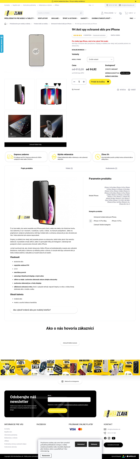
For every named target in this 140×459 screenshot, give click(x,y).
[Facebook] (105, 437)
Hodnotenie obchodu (10, 447)
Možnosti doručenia (111, 76)
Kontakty (7, 5)
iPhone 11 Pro (112, 196)
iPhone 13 (126, 191)
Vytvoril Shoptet (116, 456)
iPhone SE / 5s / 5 (124, 204)
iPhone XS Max (110, 198)
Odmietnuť (81, 444)
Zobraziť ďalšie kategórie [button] (102, 225)
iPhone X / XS (120, 198)
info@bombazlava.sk (114, 429)
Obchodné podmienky (29, 5)
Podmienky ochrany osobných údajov (15, 444)
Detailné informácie (78, 49)
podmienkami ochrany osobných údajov (76, 405)
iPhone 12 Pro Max (110, 193)
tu (48, 451)
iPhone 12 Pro (120, 193)
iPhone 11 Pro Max (124, 194)
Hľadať (81, 13)
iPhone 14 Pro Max (110, 187)
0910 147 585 (112, 433)
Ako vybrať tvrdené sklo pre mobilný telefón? (32, 310)
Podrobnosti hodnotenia (99, 35)
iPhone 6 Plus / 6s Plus (114, 202)
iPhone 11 (120, 196)
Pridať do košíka (98, 82)
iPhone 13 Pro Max (124, 189)
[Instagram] (109, 437)
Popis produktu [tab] (27, 168)
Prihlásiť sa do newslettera (57, 410)
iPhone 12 (115, 194)
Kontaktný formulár (113, 445)
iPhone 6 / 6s (126, 202)
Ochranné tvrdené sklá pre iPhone (105, 217)
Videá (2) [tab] (69, 168)
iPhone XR (126, 196)
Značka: (115, 35)
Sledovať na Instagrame (72, 381)
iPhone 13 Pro (109, 191)
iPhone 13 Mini (118, 191)
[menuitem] (20, 18)
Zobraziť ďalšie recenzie (70, 343)
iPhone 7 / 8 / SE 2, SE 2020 (121, 200)
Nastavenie (46, 456)
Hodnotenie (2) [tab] (111, 168)
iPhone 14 (115, 189)
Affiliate (57, 5)
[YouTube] (113, 437)
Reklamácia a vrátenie (45, 5)
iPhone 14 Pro (120, 187)
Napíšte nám (16, 5)
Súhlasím (94, 444)
